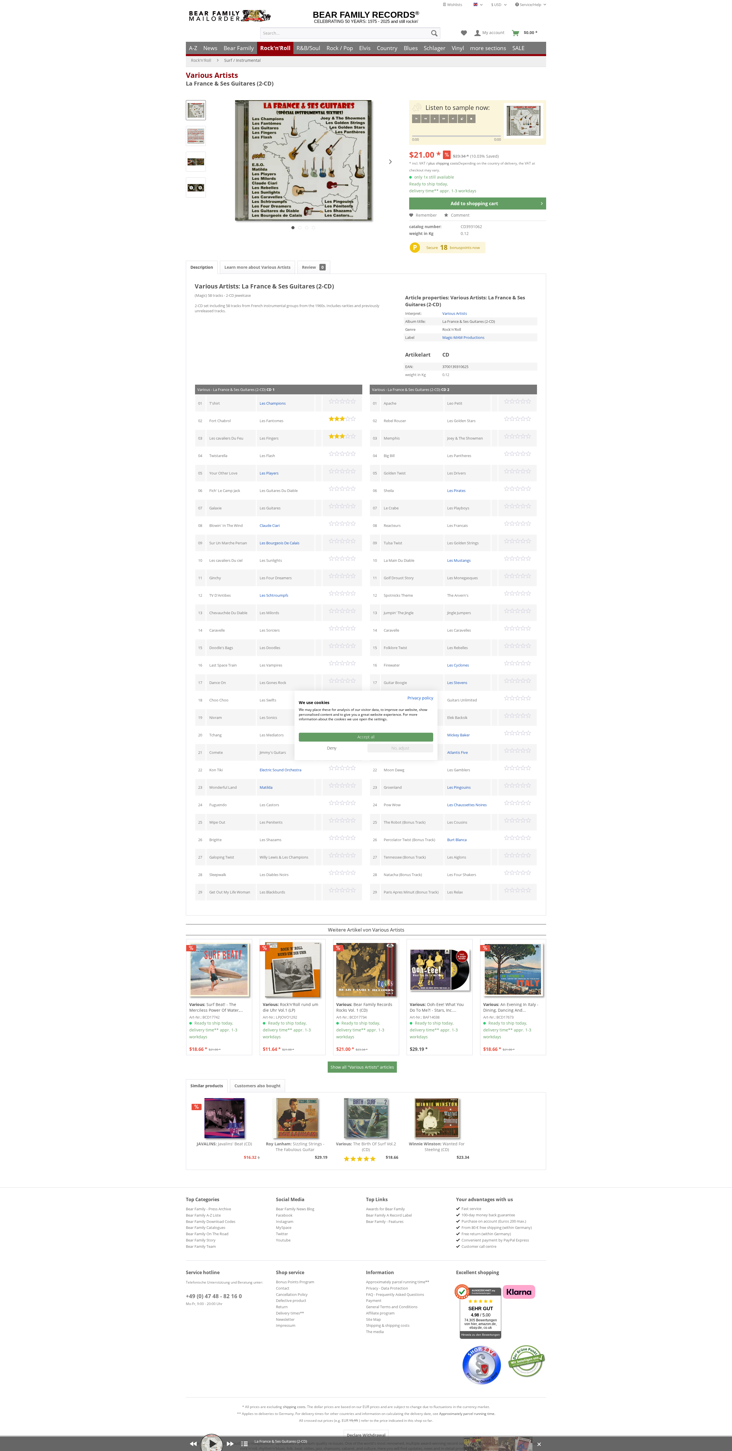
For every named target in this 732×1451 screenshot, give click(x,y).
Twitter (282, 1233)
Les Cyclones (458, 665)
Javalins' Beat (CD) (224, 1143)
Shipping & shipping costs (387, 1325)
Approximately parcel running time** (397, 1281)
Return (282, 1306)
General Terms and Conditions (391, 1306)
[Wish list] (464, 33)
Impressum (285, 1325)
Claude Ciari (270, 525)
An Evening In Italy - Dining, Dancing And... (510, 1007)
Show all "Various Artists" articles (362, 1067)
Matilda (266, 787)
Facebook (284, 1215)
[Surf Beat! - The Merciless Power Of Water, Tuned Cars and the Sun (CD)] (219, 969)
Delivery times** (290, 1313)
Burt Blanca (457, 839)
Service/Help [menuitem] (530, 4)
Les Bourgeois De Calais (279, 542)
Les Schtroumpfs (274, 595)
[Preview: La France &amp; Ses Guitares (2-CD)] (196, 110)
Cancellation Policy (292, 1294)
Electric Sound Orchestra (280, 769)
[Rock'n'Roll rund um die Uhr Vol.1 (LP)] (293, 969)
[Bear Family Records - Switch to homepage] (231, 16)
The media (375, 1331)
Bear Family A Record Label (389, 1215)
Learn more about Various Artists (257, 267)
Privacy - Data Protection (387, 1288)
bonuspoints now (465, 247)
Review (313, 267)
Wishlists (454, 4)
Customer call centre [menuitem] (479, 1246)
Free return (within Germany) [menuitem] (486, 1233)
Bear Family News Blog (295, 1208)
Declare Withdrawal (366, 1435)
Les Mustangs (459, 560)
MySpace (283, 1227)
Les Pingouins (459, 787)
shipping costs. (294, 1406)
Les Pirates (456, 490)
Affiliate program (380, 1313)
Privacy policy (420, 698)
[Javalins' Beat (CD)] (224, 1118)
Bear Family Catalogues (205, 1227)
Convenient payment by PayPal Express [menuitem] (495, 1240)
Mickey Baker (458, 735)
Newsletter (285, 1319)
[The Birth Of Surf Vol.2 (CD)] (366, 1118)
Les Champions (273, 403)
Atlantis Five (457, 752)
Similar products (206, 1085)
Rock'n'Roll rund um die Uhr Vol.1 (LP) (290, 1007)
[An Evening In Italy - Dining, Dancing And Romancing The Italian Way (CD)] (513, 969)
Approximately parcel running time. (467, 1413)
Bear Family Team (201, 1246)
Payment (373, 1300)
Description (201, 267)
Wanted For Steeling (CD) (437, 1146)
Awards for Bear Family (385, 1208)
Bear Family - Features (384, 1221)
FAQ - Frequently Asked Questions (395, 1294)
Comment (460, 215)
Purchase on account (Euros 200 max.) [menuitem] (494, 1221)
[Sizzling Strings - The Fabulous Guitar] (295, 1118)
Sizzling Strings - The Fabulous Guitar (295, 1146)
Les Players (269, 473)
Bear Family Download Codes (210, 1221)
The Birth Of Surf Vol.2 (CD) (366, 1146)
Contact (282, 1288)
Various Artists (212, 75)
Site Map (373, 1319)
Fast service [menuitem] (471, 1208)
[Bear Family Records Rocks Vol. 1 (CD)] (366, 969)
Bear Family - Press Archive (208, 1208)
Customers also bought (257, 1085)
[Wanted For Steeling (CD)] (437, 1118)
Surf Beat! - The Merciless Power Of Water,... (216, 1007)
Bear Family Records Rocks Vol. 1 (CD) (364, 1007)
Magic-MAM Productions (463, 337)
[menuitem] (350, 33)
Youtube (283, 1240)
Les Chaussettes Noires (467, 804)
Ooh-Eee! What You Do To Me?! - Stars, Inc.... (437, 1007)
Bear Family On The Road (207, 1233)
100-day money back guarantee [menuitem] (488, 1214)
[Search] (434, 33)
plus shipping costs (443, 163)
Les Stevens (457, 682)
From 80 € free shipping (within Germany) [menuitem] (497, 1227)
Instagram (284, 1221)
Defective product (291, 1300)
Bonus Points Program (295, 1281)
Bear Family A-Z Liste (203, 1215)
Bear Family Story (201, 1240)
